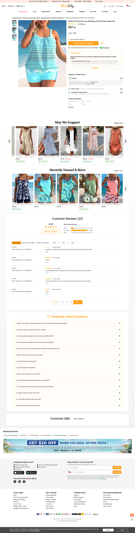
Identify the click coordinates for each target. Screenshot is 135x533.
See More (70, 107)
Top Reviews (16, 243)
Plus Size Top (23, 435)
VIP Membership (50, 501)
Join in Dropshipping (79, 501)
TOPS (34, 11)
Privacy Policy (107, 497)
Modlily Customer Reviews (21, 508)
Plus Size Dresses (34, 435)
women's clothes (16, 18)
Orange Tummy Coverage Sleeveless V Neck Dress (93, 157)
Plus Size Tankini (45, 18)
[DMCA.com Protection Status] (95, 514)
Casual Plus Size (74, 435)
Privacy (105, 478)
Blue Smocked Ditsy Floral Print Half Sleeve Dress (26, 157)
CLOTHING (105, 11)
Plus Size (25, 18)
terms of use (65, 520)
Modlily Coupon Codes (20, 506)
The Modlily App (107, 504)
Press (75, 506)
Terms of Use (106, 495)
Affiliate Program (78, 497)
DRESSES (58, 11)
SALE (115, 11)
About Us (76, 495)
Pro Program (77, 499)
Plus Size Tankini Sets (58, 18)
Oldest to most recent (43, 243)
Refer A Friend (107, 506)
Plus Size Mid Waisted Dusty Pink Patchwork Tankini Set (117, 204)
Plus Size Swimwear (34, 18)
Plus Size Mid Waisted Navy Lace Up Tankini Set (25, 204)
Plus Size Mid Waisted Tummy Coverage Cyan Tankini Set (51, 204)
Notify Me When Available (83, 43)
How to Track (17, 504)
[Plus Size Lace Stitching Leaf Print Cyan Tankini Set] (42, 53)
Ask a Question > (79, 418)
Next (77, 302)
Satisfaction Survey (79, 504)
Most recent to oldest (28, 243)
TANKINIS (82, 11)
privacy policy (73, 520)
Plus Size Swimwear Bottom (11, 435)
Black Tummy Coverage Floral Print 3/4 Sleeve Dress (49, 157)
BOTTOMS (93, 11)
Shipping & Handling (19, 499)
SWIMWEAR (70, 11)
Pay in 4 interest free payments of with (84, 47)
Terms (100, 478)
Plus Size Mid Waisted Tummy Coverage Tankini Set (93, 204)
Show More (94, 67)
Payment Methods (51, 495)
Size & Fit (16, 501)
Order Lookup (50, 506)
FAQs (15, 495)
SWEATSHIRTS (46, 11)
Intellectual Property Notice (110, 499)
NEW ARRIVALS (22, 11)
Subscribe (117, 467)
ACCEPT (108, 530)
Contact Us (49, 504)
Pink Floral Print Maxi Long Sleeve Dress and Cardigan (72, 157)
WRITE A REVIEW (51, 232)
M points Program (51, 499)
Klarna (105, 501)
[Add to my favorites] (102, 43)
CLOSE (122, 530)
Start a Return (50, 508)
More (121, 78)
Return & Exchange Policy (21, 497)
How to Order (49, 497)
